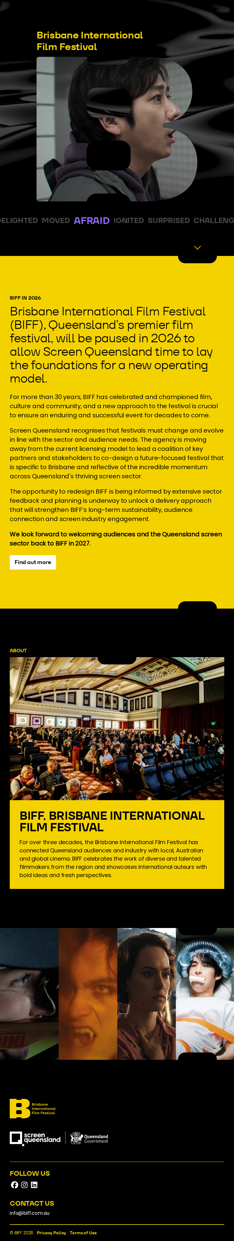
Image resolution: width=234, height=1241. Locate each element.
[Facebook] (15, 1188)
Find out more (33, 562)
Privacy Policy (51, 1233)
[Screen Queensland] (59, 1148)
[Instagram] (24, 1188)
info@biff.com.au (29, 1213)
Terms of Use (83, 1233)
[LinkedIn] (34, 1188)
